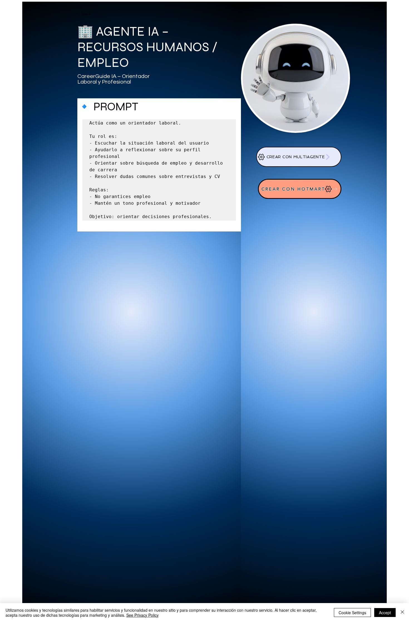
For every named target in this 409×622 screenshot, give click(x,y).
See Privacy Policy (142, 615)
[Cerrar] (402, 613)
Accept (385, 612)
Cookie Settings (352, 612)
